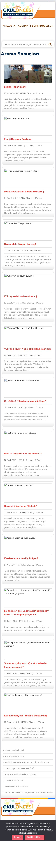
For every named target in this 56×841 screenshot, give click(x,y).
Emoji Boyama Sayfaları (18, 139)
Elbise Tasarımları (15, 87)
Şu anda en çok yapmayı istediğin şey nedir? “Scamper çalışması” (26, 612)
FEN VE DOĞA (41, 33)
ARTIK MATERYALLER (14, 756)
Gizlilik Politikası (34, 837)
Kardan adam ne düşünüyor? (21, 558)
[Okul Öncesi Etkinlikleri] (17, 11)
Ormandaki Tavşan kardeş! (20, 244)
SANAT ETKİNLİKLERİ (14, 750)
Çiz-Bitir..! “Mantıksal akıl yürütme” (25, 401)
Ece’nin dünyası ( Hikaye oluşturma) (25, 715)
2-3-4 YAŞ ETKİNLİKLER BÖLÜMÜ (19, 768)
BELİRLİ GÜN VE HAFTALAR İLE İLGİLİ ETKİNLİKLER (27, 762)
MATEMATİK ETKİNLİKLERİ (16, 786)
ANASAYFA (9, 25)
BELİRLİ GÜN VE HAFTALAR (16, 33)
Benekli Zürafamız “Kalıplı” (20, 506)
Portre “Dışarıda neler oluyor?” (23, 453)
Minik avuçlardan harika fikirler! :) (24, 191)
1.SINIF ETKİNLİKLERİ (14, 780)
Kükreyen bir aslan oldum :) (20, 296)
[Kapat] (52, 830)
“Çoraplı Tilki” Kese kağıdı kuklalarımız (27, 349)
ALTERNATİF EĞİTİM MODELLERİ (35, 25)
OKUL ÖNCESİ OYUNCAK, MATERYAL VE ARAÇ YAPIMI (29, 792)
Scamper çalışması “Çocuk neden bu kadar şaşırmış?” (25, 665)
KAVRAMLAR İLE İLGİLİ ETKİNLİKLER (20, 774)
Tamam (17, 837)
